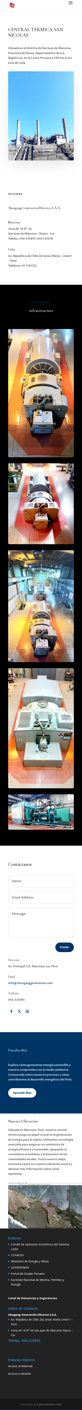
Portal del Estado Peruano (28, 1273)
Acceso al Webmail (20, 1366)
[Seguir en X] (19, 1011)
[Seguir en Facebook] (11, 1011)
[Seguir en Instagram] (27, 1011)
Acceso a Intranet (19, 1374)
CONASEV (17, 1255)
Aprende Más (22, 1093)
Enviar (64, 947)
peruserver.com (50, 1404)
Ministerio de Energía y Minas (30, 1261)
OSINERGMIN (20, 1267)
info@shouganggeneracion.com (30, 983)
